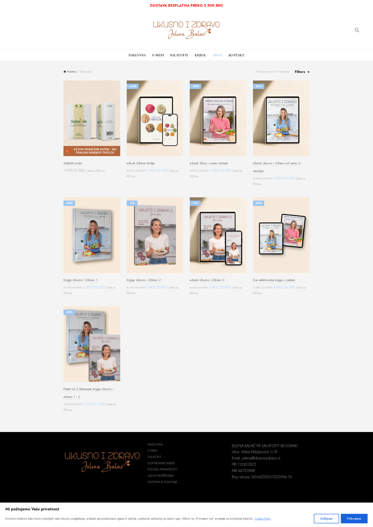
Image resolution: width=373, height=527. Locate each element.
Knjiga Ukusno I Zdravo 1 (80, 280)
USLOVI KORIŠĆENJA (161, 475)
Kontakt (236, 55)
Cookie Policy (262, 518)
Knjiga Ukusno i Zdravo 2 (144, 280)
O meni (158, 55)
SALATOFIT (154, 457)
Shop (217, 55)
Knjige (200, 55)
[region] (186, 515)
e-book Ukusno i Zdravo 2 (207, 280)
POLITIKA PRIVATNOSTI (162, 469)
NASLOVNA (155, 444)
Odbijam (326, 518)
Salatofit (179, 55)
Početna (71, 72)
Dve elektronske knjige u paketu (274, 280)
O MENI (152, 450)
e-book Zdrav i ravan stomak (209, 163)
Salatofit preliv (72, 163)
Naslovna (137, 55)
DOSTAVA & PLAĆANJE (162, 482)
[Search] (357, 30)
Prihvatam (354, 518)
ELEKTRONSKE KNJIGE (161, 463)
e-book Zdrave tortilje (141, 163)
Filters (300, 72)
